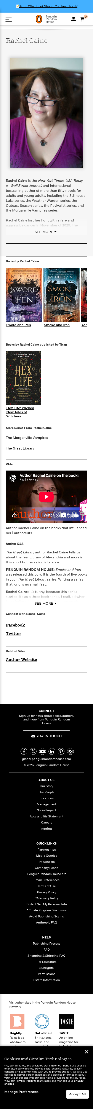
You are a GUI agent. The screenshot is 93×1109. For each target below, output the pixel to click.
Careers (46, 822)
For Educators (46, 962)
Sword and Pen (18, 325)
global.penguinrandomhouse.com (46, 759)
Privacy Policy (46, 892)
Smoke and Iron (57, 325)
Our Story (46, 786)
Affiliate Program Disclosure (47, 910)
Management (46, 804)
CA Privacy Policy (47, 898)
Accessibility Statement (46, 816)
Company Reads (46, 868)
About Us (46, 780)
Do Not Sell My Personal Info (46, 904)
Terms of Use (46, 886)
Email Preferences (46, 880)
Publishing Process (46, 944)
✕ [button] (86, 1052)
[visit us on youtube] (42, 751)
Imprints (46, 829)
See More (44, 232)
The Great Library (20, 448)
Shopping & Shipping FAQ (46, 956)
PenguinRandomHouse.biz (46, 874)
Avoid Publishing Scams (46, 916)
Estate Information (46, 980)
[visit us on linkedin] (51, 751)
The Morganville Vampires (27, 437)
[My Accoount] (73, 19)
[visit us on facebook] (24, 751)
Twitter (13, 634)
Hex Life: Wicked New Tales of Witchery (20, 412)
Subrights (46, 968)
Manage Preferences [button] (21, 1092)
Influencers (46, 862)
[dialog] (46, 1077)
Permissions (46, 974)
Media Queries (46, 856)
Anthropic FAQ (46, 922)
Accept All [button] (77, 1094)
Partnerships (46, 850)
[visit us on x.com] (33, 751)
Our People (46, 792)
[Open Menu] (8, 19)
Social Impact (46, 810)
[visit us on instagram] (70, 751)
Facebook (15, 625)
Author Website (21, 660)
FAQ (46, 950)
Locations (47, 798)
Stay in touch (48, 736)
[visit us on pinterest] (61, 751)
